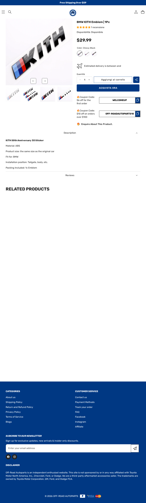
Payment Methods (85, 402)
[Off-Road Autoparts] (73, 11)
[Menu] (3, 12)
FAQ (77, 412)
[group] (13, 94)
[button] (142, 12)
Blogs (9, 421)
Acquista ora (108, 88)
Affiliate (79, 426)
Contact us (81, 397)
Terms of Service (14, 416)
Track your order (84, 407)
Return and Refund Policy (19, 407)
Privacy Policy (13, 412)
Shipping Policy (14, 402)
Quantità (81, 74)
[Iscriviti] (135, 448)
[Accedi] (136, 12)
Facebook (80, 416)
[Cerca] (10, 12)
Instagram (80, 421)
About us (10, 397)
